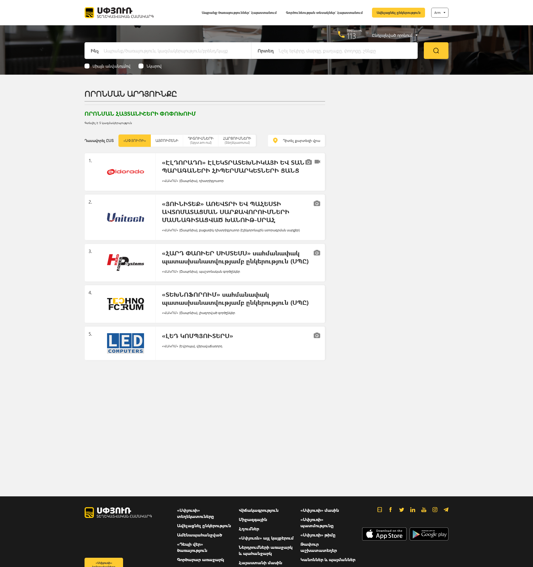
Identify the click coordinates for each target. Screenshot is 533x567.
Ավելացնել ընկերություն (398, 12)
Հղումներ (249, 529)
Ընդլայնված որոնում (392, 35)
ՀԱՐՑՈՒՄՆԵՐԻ (237, 140)
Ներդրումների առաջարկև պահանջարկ (265, 550)
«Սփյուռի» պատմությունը (317, 522)
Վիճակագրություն (259, 510)
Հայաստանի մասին (260, 562)
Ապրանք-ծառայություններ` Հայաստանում (239, 12)
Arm (437, 12)
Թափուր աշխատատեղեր (318, 547)
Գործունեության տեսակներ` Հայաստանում (324, 12)
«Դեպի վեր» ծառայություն (192, 547)
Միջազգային (253, 519)
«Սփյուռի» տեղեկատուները (195, 513)
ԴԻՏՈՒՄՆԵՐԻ (200, 140)
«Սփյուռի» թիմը (318, 535)
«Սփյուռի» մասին (319, 510)
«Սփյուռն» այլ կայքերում (266, 538)
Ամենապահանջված (199, 535)
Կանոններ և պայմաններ (327, 559)
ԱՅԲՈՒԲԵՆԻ (166, 140)
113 (351, 36)
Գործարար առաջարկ (200, 559)
